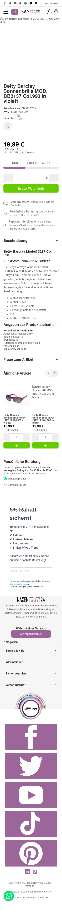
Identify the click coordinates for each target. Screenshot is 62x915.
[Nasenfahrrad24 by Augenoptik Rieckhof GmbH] (31, 11)
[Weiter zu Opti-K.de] (30, 706)
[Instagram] (30, 3)
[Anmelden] (49, 11)
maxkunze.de (40, 897)
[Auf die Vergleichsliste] (7, 126)
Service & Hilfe (52, 3)
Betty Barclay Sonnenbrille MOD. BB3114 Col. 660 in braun (43, 419)
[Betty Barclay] (21, 117)
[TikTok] (20, 3)
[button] (31, 240)
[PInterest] (25, 3)
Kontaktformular (16, 484)
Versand (30, 152)
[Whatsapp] (9, 896)
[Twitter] (10, 3)
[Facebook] (4, 3)
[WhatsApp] (35, 3)
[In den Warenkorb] (16, 445)
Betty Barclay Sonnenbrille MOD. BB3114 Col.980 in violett (14, 419)
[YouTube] (15, 3)
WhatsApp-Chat (16, 478)
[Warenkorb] (56, 11)
